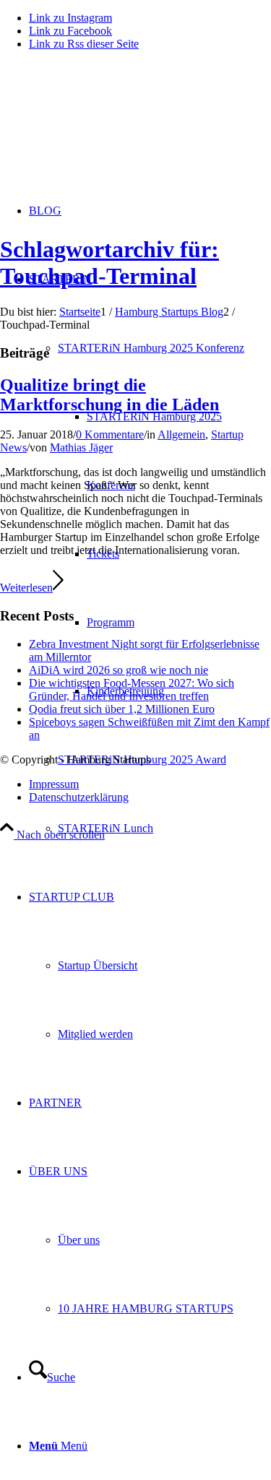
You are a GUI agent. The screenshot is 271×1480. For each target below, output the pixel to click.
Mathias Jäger (81, 447)
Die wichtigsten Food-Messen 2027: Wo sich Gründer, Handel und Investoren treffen (131, 689)
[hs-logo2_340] (108, 130)
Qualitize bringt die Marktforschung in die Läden (109, 395)
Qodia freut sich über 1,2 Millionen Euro (122, 709)
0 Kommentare (110, 434)
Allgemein (181, 434)
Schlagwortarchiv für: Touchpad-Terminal (109, 262)
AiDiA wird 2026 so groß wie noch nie (118, 670)
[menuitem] (164, 759)
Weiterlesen (26, 587)
